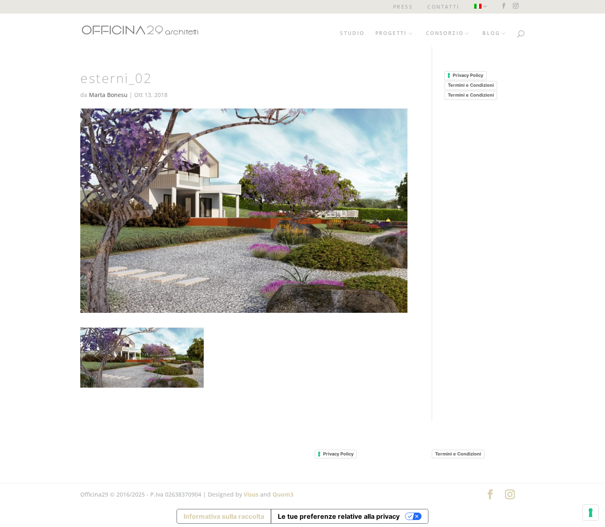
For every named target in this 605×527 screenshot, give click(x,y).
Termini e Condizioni (471, 85)
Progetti (391, 33)
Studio (352, 33)
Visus (251, 494)
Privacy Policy (468, 75)
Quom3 (282, 494)
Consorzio (445, 33)
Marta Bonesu (108, 95)
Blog (491, 33)
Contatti (443, 7)
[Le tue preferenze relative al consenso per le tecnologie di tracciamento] (590, 512)
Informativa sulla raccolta (224, 516)
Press (403, 7)
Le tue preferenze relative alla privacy (339, 516)
